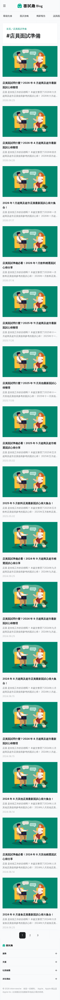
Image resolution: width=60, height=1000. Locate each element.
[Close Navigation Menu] (4, 6)
